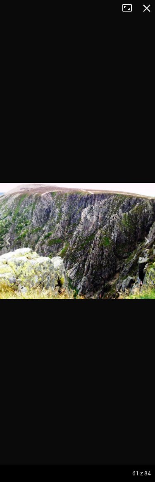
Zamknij (146, 8)
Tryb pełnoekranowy (130, 8)
